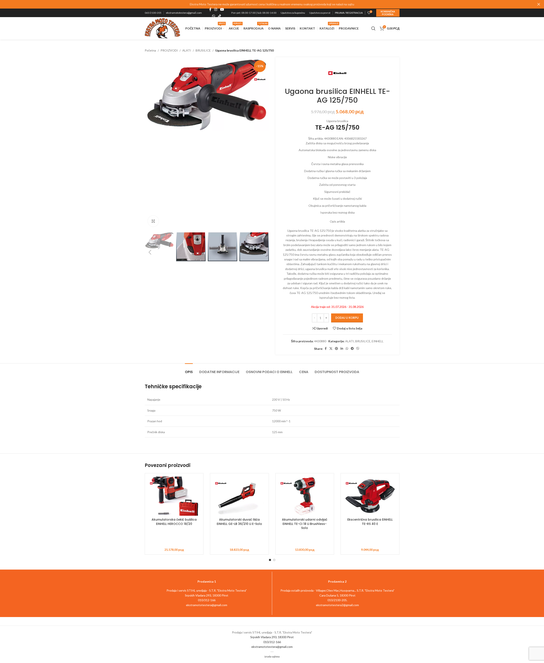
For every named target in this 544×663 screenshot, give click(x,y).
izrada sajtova (272, 656)
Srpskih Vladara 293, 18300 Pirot (272, 637)
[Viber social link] (358, 348)
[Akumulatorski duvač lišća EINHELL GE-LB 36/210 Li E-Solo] (239, 496)
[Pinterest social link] (336, 348)
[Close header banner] (538, 4)
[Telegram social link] (352, 348)
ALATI (186, 50)
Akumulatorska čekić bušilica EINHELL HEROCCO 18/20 (174, 521)
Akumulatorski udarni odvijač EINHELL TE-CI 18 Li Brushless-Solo (304, 523)
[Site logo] (162, 28)
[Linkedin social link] (341, 348)
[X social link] (331, 348)
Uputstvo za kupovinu (293, 12)
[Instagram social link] (216, 9)
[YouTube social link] (222, 9)
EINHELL (377, 341)
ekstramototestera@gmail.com (184, 12)
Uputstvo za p (316, 12)
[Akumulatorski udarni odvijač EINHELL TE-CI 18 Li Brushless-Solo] (305, 496)
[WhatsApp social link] (214, 16)
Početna (150, 50)
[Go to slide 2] (274, 560)
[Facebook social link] (210, 9)
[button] (150, 252)
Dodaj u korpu (347, 317)
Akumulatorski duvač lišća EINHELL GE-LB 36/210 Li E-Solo (239, 521)
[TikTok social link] (219, 16)
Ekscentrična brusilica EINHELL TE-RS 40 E (370, 521)
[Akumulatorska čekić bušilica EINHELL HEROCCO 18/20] (174, 496)
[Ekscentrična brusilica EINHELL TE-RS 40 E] (370, 496)
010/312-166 (272, 642)
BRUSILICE (203, 50)
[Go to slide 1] (270, 560)
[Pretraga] (373, 28)
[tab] (189, 369)
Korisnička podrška (388, 13)
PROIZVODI (169, 50)
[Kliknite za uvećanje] (153, 221)
